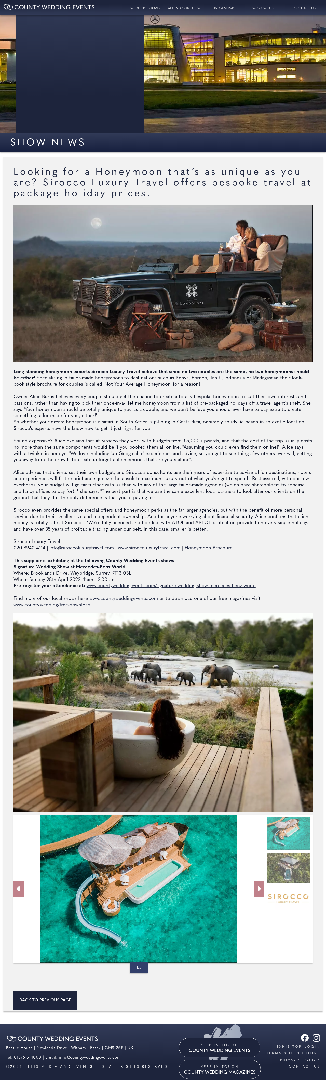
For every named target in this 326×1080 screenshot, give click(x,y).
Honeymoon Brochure (209, 548)
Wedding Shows (145, 8)
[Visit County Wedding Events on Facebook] (303, 1041)
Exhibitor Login (298, 1046)
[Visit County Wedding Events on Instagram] (315, 1041)
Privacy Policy (300, 1060)
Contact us (304, 1066)
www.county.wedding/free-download (51, 605)
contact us (305, 8)
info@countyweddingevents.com (90, 1058)
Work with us (264, 8)
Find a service (224, 8)
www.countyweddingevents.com (123, 598)
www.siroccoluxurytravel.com (149, 548)
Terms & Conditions (293, 1053)
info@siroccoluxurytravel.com (81, 548)
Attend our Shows (185, 8)
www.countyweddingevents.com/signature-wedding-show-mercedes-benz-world (171, 586)
